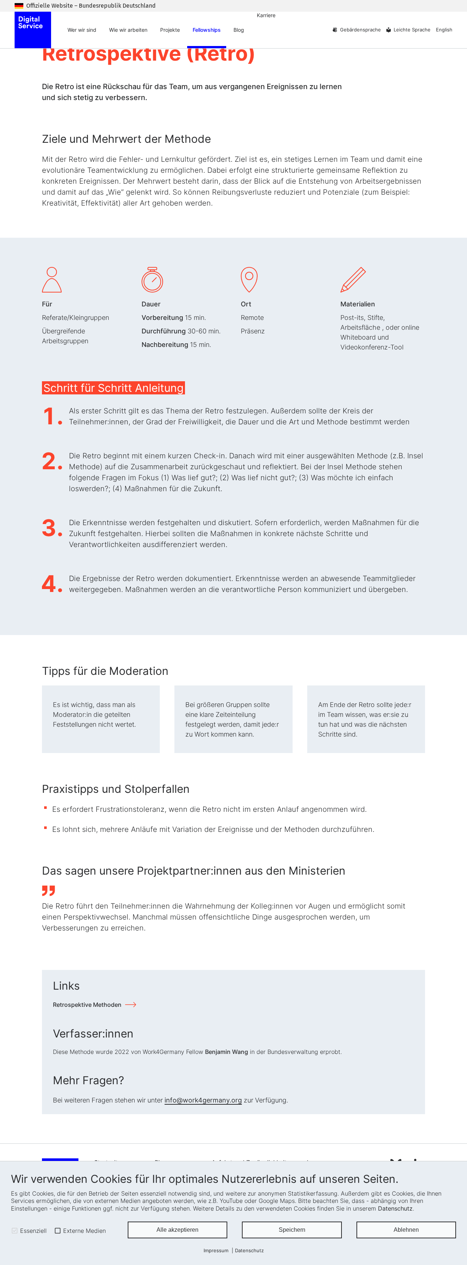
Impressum (216, 1250)
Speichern (292, 1230)
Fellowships (207, 30)
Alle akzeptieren (177, 1230)
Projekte (170, 30)
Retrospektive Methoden (87, 1004)
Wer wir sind (81, 30)
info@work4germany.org (203, 1100)
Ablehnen (406, 1230)
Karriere (266, 15)
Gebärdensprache (360, 30)
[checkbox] (14, 1230)
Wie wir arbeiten (128, 30)
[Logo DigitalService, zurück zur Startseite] (33, 30)
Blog (239, 30)
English (444, 30)
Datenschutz (395, 1208)
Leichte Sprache (412, 30)
